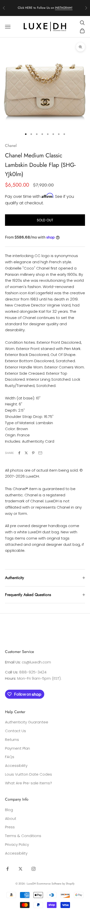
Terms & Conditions (23, 835)
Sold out (45, 220)
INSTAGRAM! (63, 7)
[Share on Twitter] (26, 453)
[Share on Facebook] (19, 453)
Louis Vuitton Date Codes (28, 774)
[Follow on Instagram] (33, 868)
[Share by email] (40, 453)
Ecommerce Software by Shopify (55, 884)
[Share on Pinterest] (33, 453)
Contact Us (15, 730)
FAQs (9, 756)
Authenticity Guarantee (26, 722)
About (10, 818)
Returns (12, 739)
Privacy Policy (17, 844)
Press (10, 827)
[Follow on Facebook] (7, 868)
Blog (9, 809)
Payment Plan (17, 748)
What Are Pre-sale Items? (28, 783)
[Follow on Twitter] (20, 868)
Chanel (11, 145)
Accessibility (16, 765)
